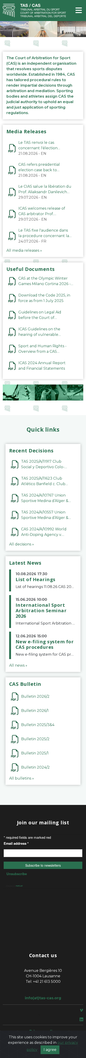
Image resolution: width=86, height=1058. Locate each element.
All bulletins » (21, 778)
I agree (50, 1049)
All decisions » (21, 544)
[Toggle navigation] (78, 10)
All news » (18, 665)
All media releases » (24, 250)
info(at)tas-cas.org (43, 998)
